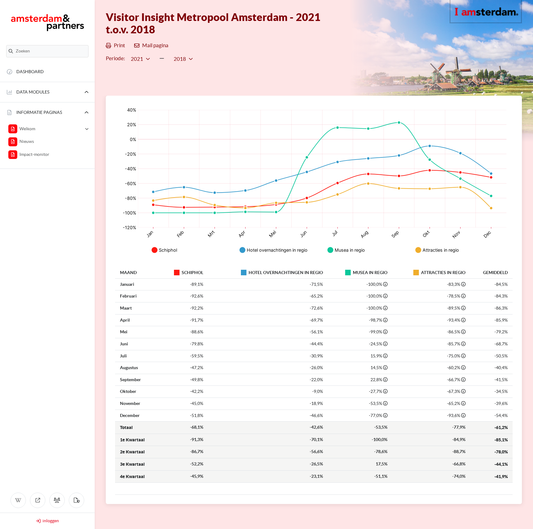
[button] (47, 92)
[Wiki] (18, 500)
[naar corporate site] (37, 500)
